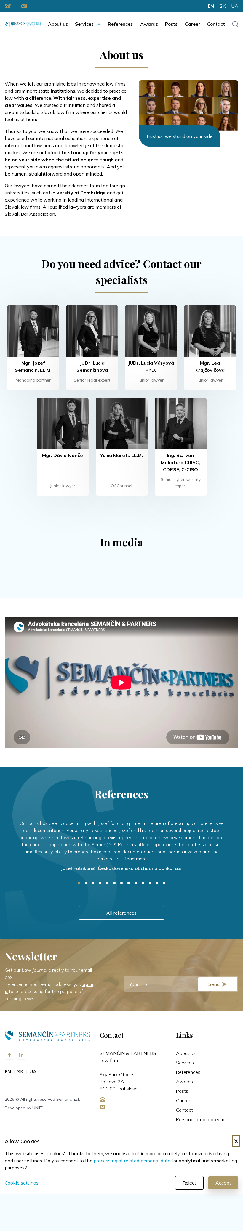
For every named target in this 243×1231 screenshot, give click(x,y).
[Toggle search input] (235, 24)
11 (150, 883)
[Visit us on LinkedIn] (21, 1055)
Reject (189, 1183)
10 (143, 883)
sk (223, 6)
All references (121, 913)
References (120, 24)
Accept (223, 1183)
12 (157, 883)
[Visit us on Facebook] (9, 1055)
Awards (149, 24)
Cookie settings (22, 1183)
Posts (171, 24)
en (211, 6)
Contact (216, 24)
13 (164, 883)
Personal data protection (202, 1119)
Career (192, 24)
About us (58, 24)
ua (234, 6)
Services (84, 24)
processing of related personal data (132, 1161)
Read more (135, 859)
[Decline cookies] (236, 1141)
